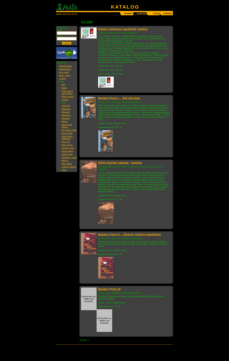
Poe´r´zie (66, 142)
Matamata (66, 109)
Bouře (64, 88)
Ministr (65, 121)
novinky (128, 14)
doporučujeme (65, 66)
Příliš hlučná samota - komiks (120, 162)
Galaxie (65, 99)
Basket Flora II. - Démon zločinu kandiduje (129, 234)
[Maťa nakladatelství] (66, 58)
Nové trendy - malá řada (68, 137)
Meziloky (66, 112)
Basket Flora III (109, 289)
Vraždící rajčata (69, 167)
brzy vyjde (64, 72)
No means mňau (69, 130)
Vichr (64, 170)
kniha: (59, 30)
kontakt (167, 14)
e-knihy (62, 78)
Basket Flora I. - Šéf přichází (119, 98)
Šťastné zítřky (68, 148)
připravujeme (65, 69)
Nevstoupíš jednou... (67, 126)
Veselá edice (67, 151)
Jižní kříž (66, 106)
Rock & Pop (67, 145)
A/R (63, 85)
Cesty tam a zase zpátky (67, 92)
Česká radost (68, 96)
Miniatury (66, 118)
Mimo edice (67, 164)
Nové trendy (67, 133)
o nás (156, 14)
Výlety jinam (67, 154)
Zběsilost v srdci (69, 157)
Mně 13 (65, 160)
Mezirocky (66, 115)
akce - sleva (64, 75)
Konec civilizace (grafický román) (123, 29)
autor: (59, 36)
